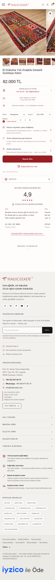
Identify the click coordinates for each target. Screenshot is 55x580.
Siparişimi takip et (12, 346)
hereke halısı (8, 524)
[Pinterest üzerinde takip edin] (16, 305)
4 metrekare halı (40, 508)
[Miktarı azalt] (20, 120)
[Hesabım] (47, 4)
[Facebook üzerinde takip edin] (5, 305)
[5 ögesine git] (38, 62)
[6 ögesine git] (47, 62)
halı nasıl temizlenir (11, 529)
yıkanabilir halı (23, 524)
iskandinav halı (9, 519)
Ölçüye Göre (9, 432)
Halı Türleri (9, 417)
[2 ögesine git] (14, 62)
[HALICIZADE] (18, 278)
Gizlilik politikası (23, 539)
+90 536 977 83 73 (18, 384)
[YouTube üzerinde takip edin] (21, 305)
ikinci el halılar (22, 513)
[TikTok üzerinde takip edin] (27, 305)
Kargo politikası (8, 542)
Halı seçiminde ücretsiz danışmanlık (18, 350)
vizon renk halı (24, 519)
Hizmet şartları (36, 539)
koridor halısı (31, 503)
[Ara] (43, 4)
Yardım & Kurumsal (12, 446)
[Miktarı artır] (30, 120)
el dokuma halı (9, 508)
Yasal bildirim (20, 542)
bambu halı (8, 513)
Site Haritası (43, 542)
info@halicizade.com (14, 388)
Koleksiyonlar (10, 439)
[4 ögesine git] (30, 62)
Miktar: (5, 119)
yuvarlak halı (37, 524)
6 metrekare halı (24, 508)
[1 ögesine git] (6, 62)
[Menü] (4, 5)
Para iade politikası (9, 539)
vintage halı (35, 513)
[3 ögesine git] (22, 62)
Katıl (47, 330)
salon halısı (18, 503)
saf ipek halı (38, 519)
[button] (27, 166)
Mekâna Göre (9, 424)
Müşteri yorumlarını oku (14, 354)
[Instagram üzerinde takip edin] (10, 305)
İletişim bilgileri (32, 542)
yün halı (7, 503)
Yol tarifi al (10, 406)
